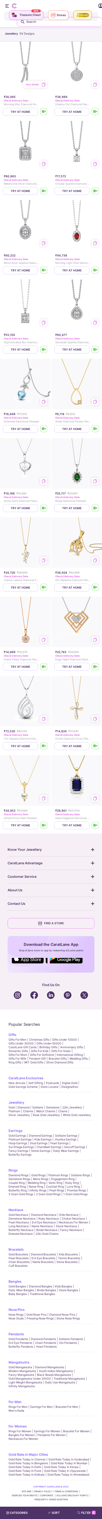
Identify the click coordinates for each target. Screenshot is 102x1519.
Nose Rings (16, 1314)
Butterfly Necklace (21, 1230)
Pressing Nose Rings (40, 1318)
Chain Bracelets (19, 1262)
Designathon (69, 1087)
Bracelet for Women (76, 1431)
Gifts (12, 1035)
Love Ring (73, 1186)
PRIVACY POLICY (43, 1491)
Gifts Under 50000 (49, 1043)
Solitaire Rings (80, 1175)
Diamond (23, 1107)
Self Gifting (35, 1083)
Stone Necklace (66, 1226)
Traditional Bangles (42, 1294)
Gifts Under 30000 (21, 1043)
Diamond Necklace (43, 1215)
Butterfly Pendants (21, 1346)
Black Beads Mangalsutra (54, 1375)
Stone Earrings (40, 1151)
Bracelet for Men (67, 1407)
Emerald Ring (17, 1186)
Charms (28, 1111)
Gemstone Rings (19, 1179)
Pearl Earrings (59, 1143)
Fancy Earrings (18, 1151)
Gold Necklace (18, 1215)
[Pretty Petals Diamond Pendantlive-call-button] (44, 666)
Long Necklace (19, 1226)
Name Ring (36, 1186)
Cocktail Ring (55, 1186)
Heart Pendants (46, 1346)
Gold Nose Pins (36, 1314)
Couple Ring (17, 1183)
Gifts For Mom (18, 1055)
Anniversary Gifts (71, 1047)
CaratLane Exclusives (26, 1078)
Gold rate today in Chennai (27, 1459)
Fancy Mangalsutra (21, 1375)
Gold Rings (38, 1175)
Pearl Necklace (19, 1222)
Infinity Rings (37, 1190)
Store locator (50, 1087)
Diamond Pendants (43, 1339)
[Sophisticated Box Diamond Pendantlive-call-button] (44, 349)
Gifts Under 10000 (64, 1039)
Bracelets (16, 1249)
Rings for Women (20, 1431)
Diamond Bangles (40, 1286)
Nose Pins (17, 1310)
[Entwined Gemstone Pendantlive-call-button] (44, 429)
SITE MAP (27, 1491)
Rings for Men (18, 1407)
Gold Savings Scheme (23, 1087)
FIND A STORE (54, 923)
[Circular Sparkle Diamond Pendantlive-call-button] (95, 191)
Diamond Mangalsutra (49, 1367)
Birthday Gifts (48, 1047)
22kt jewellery (72, 1107)
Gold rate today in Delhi (25, 1467)
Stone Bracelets (67, 1262)
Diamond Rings (18, 1175)
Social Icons (29, 964)
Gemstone (53, 1107)
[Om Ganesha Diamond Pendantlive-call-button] (95, 587)
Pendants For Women (51, 1435)
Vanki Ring (55, 1183)
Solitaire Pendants (71, 1339)
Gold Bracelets (18, 1254)
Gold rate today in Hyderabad (68, 1459)
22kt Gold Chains (47, 1233)
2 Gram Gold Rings (48, 1194)
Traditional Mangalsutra (69, 1378)
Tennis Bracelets (69, 1258)
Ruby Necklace (48, 1218)
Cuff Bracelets (18, 1265)
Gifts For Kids (39, 1051)
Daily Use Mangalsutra (60, 1382)
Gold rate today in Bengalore (28, 1463)
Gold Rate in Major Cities (28, 1454)
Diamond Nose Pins (62, 1314)
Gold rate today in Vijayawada (65, 1471)
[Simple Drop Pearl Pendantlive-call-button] (44, 825)
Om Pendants (68, 1343)
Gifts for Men (17, 1039)
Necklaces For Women (73, 1222)
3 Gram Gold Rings (21, 1194)
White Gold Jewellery (77, 1115)
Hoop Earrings (18, 1143)
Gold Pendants (18, 1339)
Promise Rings (76, 1190)
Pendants (16, 1334)
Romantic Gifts (18, 1051)
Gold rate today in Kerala (61, 1467)
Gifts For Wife (17, 1058)
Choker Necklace (73, 1218)
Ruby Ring (72, 1183)
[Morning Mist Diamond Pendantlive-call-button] (44, 111)
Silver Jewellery (19, 1115)
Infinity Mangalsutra (22, 1386)
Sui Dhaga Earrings (21, 1147)
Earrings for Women (47, 1431)
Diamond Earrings (40, 1135)
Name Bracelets (43, 1262)
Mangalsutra (19, 1362)
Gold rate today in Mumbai (69, 1463)
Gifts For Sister (61, 1051)
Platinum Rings (58, 1175)
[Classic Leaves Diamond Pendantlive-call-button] (44, 587)
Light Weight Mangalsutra (25, 1382)
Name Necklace (42, 1226)
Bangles (15, 1281)
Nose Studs (16, 1318)
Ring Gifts (15, 1062)
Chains (62, 1111)
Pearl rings (56, 1190)
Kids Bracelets (68, 1254)
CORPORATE (47, 1495)
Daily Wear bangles (21, 1290)
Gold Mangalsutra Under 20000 (30, 1378)
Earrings (16, 1131)
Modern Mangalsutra (22, 1371)
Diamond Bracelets (43, 1254)
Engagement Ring (62, 1179)
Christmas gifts (39, 1039)
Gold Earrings (17, 1135)
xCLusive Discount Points (72, 1495)
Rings (13, 1170)
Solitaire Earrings (66, 1135)
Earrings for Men (41, 1407)
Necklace (16, 1210)
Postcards (52, 1083)
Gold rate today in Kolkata (27, 1474)
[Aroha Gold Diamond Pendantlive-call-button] (44, 508)
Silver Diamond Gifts (59, 1062)
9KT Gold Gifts (33, 1062)
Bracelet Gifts (58, 1058)
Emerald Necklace (21, 1233)
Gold (12, 1107)
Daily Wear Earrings (66, 1151)
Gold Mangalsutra (20, 1367)
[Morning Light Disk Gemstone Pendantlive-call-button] (95, 270)
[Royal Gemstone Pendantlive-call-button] (95, 508)
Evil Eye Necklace (44, 1222)
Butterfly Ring (18, 1190)
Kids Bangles (63, 1286)
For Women (18, 1426)
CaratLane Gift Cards (23, 1047)
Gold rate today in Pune (25, 1471)
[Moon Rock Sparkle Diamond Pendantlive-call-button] (44, 270)
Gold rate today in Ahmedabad (68, 1474)
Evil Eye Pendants (20, 1343)
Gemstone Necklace (22, 1218)
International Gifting (70, 1055)
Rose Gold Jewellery (46, 1115)
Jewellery (16, 1102)
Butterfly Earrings (20, 1154)
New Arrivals (17, 1083)
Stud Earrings (38, 1143)
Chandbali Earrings (49, 1147)
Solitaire (37, 1107)
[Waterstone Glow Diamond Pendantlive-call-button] (44, 191)
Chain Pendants (45, 1343)
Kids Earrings (42, 1139)
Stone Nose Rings (68, 1318)
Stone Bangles (68, 1290)
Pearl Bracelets (19, 1258)
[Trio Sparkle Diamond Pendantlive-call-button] (44, 746)
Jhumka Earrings (65, 1139)
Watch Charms (45, 1111)
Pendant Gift (37, 1058)
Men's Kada (16, 1410)
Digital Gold (69, 1083)
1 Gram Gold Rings (75, 1194)
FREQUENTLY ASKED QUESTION (51, 1499)
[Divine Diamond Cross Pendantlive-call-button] (95, 746)
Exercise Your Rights (24, 1495)
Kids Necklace (69, 1215)
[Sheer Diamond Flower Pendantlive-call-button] (95, 429)
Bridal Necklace (46, 1230)
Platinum (14, 1111)
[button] (56, 1513)
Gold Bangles (17, 1286)
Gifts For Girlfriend (42, 1055)
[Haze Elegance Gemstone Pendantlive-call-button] (95, 825)
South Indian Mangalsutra (56, 1371)
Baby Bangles (18, 1294)
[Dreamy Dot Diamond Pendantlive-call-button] (95, 111)
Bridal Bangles (46, 1290)
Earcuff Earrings (74, 1147)
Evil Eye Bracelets (43, 1258)
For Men (15, 1402)
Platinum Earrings (20, 1139)
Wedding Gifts (79, 1058)
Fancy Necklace (71, 1230)
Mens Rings (40, 1179)
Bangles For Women (22, 1435)
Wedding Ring (37, 1183)
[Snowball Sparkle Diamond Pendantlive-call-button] (95, 349)
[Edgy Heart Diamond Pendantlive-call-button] (95, 666)
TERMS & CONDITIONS (66, 1491)
